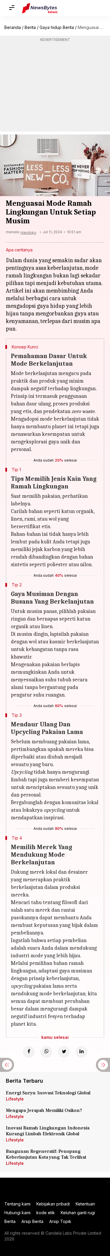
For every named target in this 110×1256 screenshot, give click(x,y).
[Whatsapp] (46, 1052)
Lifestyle (15, 1098)
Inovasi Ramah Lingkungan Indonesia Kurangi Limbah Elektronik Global (47, 1131)
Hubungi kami (17, 1212)
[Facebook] (29, 1052)
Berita (30, 27)
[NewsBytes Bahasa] (39, 8)
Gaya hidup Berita (57, 27)
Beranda (12, 27)
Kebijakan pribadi (53, 1203)
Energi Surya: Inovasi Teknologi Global (48, 1093)
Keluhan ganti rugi (78, 1212)
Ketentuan (85, 1203)
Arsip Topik (60, 1221)
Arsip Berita (32, 1221)
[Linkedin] (81, 1052)
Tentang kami (17, 1203)
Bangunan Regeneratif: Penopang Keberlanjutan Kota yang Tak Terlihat (46, 1154)
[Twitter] (64, 1052)
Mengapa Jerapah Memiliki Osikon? (44, 1110)
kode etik (45, 1212)
